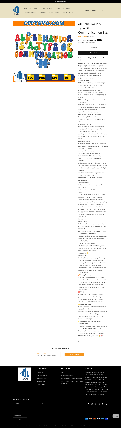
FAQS (62, 372)
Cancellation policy (85, 425)
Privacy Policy (41, 384)
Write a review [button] (74, 354)
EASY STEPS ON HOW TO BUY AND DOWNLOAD (72, 382)
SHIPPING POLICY (42, 378)
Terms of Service (42, 375)
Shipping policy (64, 425)
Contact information (74, 425)
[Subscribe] (42, 404)
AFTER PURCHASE (67, 375)
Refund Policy (41, 381)
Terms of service (54, 425)
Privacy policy (45, 425)
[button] (47, 8)
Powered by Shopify (27, 425)
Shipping (80, 42)
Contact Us (40, 372)
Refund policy (36, 425)
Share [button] (81, 341)
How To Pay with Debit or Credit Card (71, 378)
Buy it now (93, 52)
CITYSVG (19, 425)
